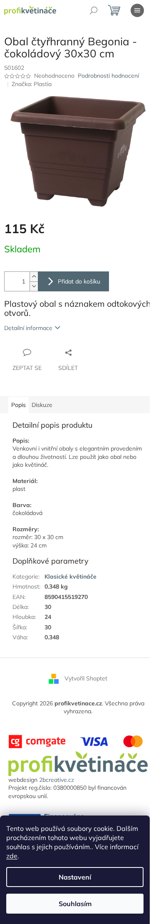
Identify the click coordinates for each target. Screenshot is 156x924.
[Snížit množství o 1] (34, 286)
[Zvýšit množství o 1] (34, 276)
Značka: (32, 84)
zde (11, 856)
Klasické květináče (71, 576)
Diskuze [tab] (42, 405)
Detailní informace (28, 328)
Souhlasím (75, 903)
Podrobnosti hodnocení (108, 75)
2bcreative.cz (56, 780)
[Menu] (137, 10)
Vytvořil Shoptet (85, 678)
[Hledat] (93, 10)
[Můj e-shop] (78, 763)
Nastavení (75, 877)
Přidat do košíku (79, 281)
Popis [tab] (18, 405)
